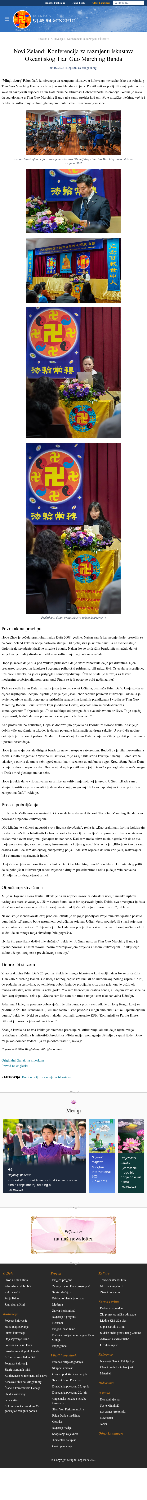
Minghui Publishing (55, 2)
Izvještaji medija (62, 1428)
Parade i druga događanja (67, 1362)
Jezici (103, 1424)
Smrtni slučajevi (62, 1292)
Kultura (104, 1273)
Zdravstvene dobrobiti (18, 1286)
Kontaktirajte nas (110, 1399)
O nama (104, 1392)
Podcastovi (106, 1382)
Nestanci (57, 1323)
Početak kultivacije (16, 1320)
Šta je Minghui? (109, 1405)
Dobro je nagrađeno (112, 1308)
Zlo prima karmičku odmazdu (118, 1314)
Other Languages (101, 2)
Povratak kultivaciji (16, 1363)
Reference (106, 1354)
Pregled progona (62, 1280)
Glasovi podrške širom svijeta (69, 1374)
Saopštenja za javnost (65, 1434)
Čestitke (57, 1421)
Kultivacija (57, 39)
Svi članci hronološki (113, 1411)
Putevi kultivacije (15, 1333)
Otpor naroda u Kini (112, 1326)
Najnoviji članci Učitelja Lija (117, 1361)
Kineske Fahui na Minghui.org (23, 1382)
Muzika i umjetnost (111, 1286)
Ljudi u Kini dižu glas (113, 1320)
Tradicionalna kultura (113, 1280)
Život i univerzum (110, 1292)
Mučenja (57, 1304)
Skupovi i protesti (62, 1368)
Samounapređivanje (17, 1326)
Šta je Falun (12, 1298)
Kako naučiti (12, 1292)
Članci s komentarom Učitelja (22, 1388)
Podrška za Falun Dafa (18, 1345)
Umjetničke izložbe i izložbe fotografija (69, 1400)
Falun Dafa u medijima (66, 1415)
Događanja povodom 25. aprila (70, 1386)
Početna (42, 39)
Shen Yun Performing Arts (68, 1409)
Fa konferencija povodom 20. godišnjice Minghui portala (22, 1408)
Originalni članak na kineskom (23, 1060)
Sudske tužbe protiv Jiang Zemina (120, 1333)
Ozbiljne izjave (109, 1345)
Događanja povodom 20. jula (69, 1392)
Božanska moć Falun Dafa (21, 1357)
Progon (56, 1273)
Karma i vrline (109, 1301)
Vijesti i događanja (64, 1355)
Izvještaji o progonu (64, 1317)
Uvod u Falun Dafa (16, 1280)
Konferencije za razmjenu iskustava (88, 39)
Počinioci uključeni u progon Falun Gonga (73, 1337)
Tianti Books (79, 2)
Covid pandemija (62, 1446)
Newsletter (106, 1418)
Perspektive (11, 1400)
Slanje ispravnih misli (17, 1369)
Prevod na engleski (15, 1065)
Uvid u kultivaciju (15, 1394)
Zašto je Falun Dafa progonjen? (71, 1286)
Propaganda (59, 1346)
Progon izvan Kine (63, 1329)
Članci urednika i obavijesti (116, 1367)
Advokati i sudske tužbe (114, 1339)
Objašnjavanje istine (17, 1339)
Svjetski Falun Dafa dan (66, 1380)
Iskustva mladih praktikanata (22, 1351)
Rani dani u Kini (15, 1304)
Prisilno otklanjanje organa (68, 1298)
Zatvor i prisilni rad (63, 1310)
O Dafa (8, 1273)
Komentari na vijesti (64, 1440)
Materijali (105, 1373)
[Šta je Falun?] (22, 19)
